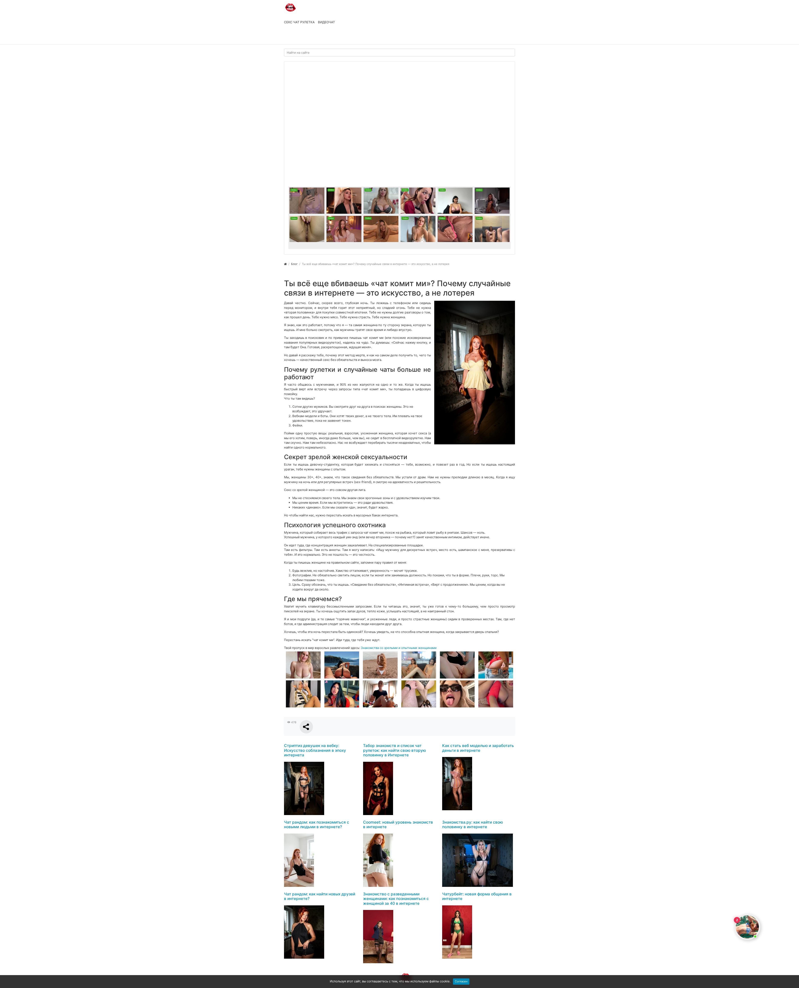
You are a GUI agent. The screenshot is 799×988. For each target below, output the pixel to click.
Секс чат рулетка (299, 22)
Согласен (461, 981)
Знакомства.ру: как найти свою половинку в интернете (472, 824)
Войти (293, 37)
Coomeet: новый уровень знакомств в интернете (398, 824)
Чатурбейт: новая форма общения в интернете (477, 896)
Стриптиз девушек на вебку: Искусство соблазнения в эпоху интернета (315, 750)
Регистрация (317, 37)
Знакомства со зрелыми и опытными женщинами (399, 648)
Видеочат (326, 22)
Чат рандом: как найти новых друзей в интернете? (319, 896)
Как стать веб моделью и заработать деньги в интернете (478, 748)
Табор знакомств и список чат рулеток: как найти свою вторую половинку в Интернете (394, 750)
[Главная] (285, 264)
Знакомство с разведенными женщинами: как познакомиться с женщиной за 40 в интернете (396, 899)
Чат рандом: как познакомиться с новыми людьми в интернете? (316, 824)
